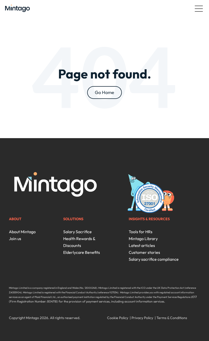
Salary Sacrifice (77, 231)
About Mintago (22, 231)
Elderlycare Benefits (81, 252)
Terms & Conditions (171, 318)
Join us (15, 238)
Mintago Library (143, 238)
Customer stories (144, 252)
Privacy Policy (142, 318)
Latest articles (142, 245)
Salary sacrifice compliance (154, 259)
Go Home (104, 92)
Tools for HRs (140, 231)
